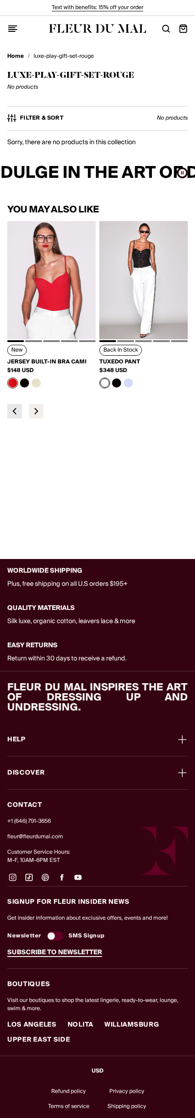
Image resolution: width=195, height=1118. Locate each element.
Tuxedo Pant (119, 362)
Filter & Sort (41, 118)
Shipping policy (126, 1106)
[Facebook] (61, 881)
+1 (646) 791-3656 (29, 821)
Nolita (80, 1024)
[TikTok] (29, 881)
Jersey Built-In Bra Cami (47, 362)
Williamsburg (131, 1024)
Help (16, 739)
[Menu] (12, 28)
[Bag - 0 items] (183, 28)
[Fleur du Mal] (97, 28)
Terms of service (68, 1106)
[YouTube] (78, 881)
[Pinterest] (45, 881)
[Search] (166, 28)
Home (15, 56)
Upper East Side (38, 1039)
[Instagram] (12, 881)
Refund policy (68, 1091)
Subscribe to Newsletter (54, 952)
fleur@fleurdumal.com (35, 836)
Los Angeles (32, 1024)
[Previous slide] (14, 411)
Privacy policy (126, 1091)
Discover (26, 772)
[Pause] (182, 172)
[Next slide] (36, 411)
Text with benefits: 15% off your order (97, 7)
